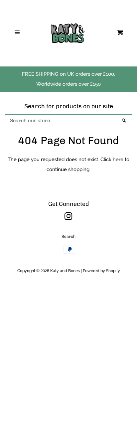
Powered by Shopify (101, 271)
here (118, 160)
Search (68, 236)
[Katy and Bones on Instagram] (68, 218)
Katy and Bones (65, 271)
